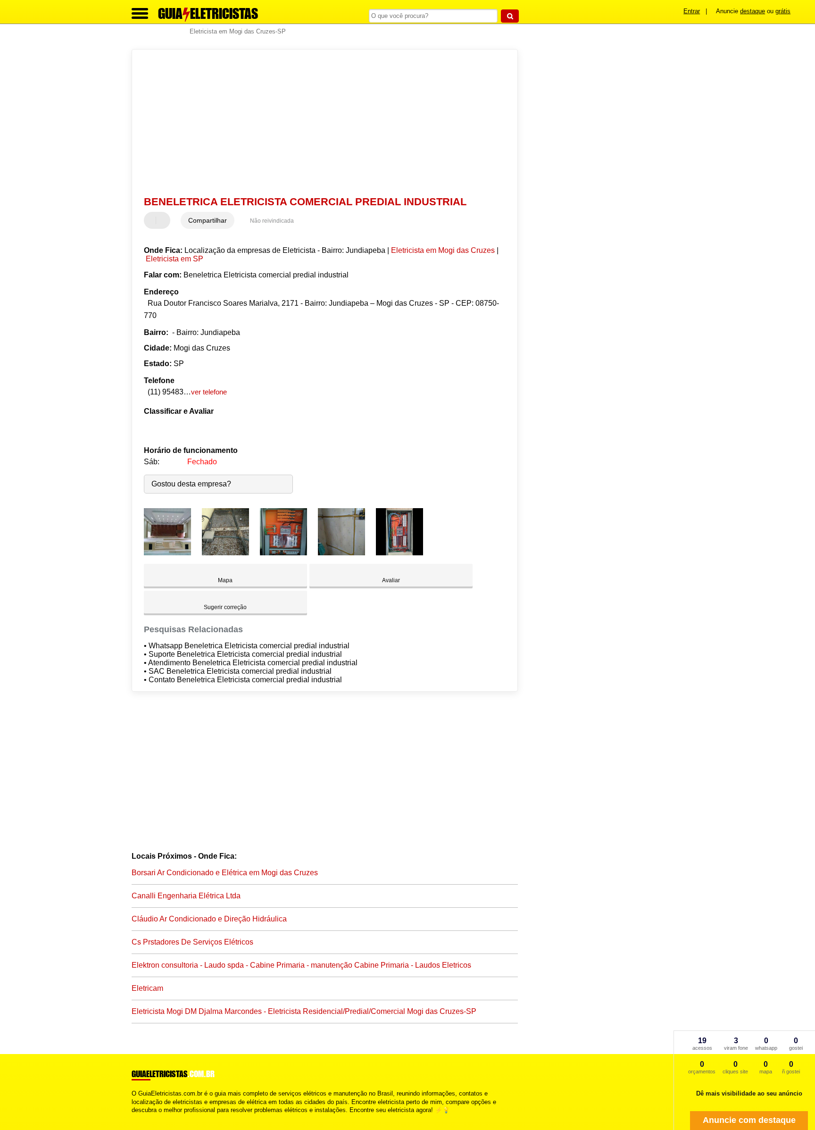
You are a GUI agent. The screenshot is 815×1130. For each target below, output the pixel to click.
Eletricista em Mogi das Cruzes (443, 250)
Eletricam (147, 988)
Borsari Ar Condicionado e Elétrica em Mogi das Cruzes (225, 873)
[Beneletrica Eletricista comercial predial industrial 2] (225, 553)
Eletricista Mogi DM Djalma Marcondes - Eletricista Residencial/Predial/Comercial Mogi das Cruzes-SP (304, 1011)
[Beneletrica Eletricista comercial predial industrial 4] (341, 553)
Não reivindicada (272, 221)
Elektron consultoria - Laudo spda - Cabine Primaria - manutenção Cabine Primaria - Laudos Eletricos (301, 965)
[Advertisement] (320, 123)
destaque (752, 11)
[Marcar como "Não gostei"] (164, 220)
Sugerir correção (225, 607)
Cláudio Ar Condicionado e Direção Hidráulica (209, 919)
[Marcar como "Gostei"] (152, 220)
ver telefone (209, 392)
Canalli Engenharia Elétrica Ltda (186, 896)
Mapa (225, 580)
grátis (782, 11)
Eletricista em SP (174, 259)
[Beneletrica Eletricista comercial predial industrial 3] (283, 553)
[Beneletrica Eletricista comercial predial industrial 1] (167, 553)
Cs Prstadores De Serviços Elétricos (192, 942)
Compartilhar (207, 220)
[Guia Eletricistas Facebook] (134, 1118)
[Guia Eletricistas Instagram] (142, 1118)
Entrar (691, 11)
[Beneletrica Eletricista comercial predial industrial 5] (399, 553)
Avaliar (391, 580)
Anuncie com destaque (749, 1120)
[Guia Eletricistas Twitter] (138, 1118)
